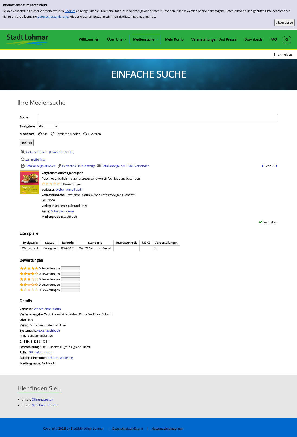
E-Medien (94, 134)
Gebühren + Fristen (45, 405)
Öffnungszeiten (42, 399)
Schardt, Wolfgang (60, 358)
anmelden (285, 54)
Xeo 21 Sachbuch (48, 330)
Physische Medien (67, 134)
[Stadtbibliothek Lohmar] (27, 39)
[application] (116, 39)
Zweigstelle (27, 126)
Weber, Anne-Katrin (69, 189)
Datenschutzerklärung (52, 16)
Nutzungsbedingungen (167, 428)
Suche (24, 117)
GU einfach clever (62, 211)
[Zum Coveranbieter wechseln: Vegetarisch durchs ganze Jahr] (29, 182)
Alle (45, 134)
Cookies (70, 11)
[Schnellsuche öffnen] (287, 40)
